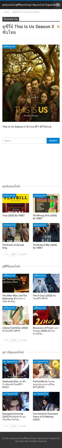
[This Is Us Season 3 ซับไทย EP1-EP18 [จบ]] (31, 83)
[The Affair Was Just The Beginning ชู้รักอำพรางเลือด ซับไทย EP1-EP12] (15, 283)
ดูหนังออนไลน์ (9, 196)
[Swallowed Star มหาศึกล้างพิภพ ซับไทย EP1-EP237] (15, 369)
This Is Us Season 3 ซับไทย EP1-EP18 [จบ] (26, 126)
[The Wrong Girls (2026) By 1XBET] (46, 203)
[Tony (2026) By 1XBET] (15, 203)
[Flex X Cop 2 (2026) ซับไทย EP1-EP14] (46, 283)
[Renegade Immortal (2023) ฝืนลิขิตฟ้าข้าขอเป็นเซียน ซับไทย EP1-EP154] (15, 401)
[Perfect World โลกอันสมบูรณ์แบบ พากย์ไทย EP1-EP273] (46, 369)
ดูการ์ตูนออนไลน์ (10, 361)
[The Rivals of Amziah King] (15, 232)
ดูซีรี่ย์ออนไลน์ (9, 46)
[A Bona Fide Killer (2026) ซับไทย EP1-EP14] (15, 315)
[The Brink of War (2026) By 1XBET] (46, 232)
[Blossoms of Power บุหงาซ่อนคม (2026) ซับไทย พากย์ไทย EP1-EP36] (46, 315)
